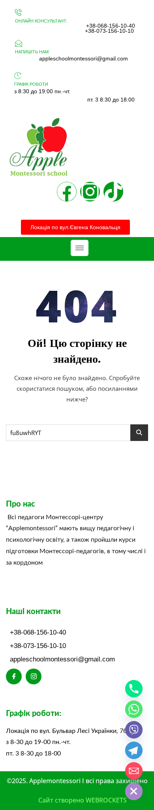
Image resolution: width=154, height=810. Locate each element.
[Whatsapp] (134, 709)
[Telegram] (134, 750)
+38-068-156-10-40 (110, 26)
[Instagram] (90, 192)
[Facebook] (67, 192)
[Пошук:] (77, 432)
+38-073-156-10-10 (109, 31)
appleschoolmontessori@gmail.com (83, 58)
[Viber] (134, 729)
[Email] (134, 771)
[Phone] (134, 688)
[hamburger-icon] (79, 248)
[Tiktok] (113, 192)
